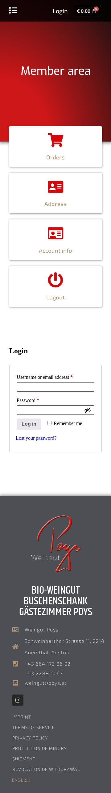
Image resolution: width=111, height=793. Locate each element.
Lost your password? (36, 438)
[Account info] (55, 233)
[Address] (55, 186)
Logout (55, 297)
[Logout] (55, 280)
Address (55, 203)
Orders (55, 157)
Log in (29, 424)
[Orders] (55, 140)
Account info (55, 250)
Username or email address (53, 376)
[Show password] (87, 410)
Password (37, 399)
